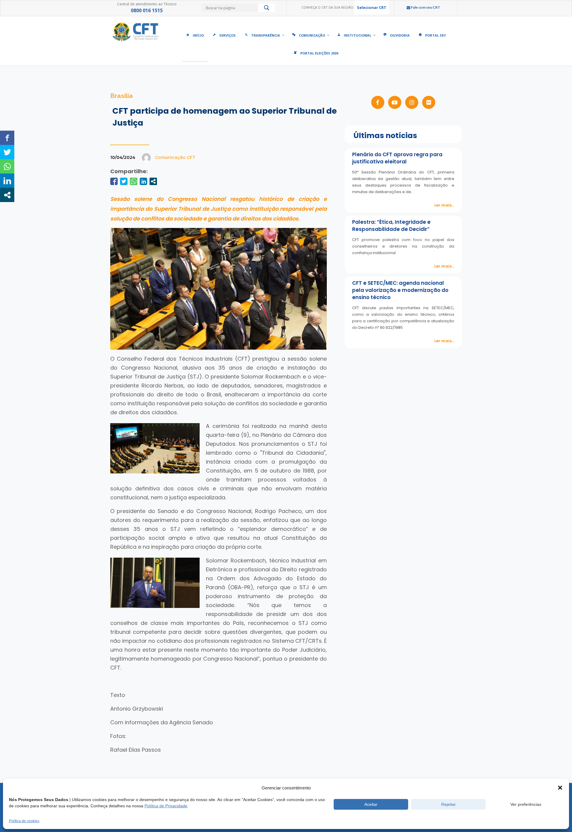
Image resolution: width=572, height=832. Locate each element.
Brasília (121, 95)
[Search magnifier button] (266, 9)
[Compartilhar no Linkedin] (143, 181)
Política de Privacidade (165, 805)
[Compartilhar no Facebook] (114, 181)
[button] (560, 788)
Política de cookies (24, 821)
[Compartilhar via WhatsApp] (133, 181)
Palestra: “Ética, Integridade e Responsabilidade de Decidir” (391, 225)
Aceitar (370, 804)
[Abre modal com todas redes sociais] (153, 181)
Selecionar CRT (371, 7)
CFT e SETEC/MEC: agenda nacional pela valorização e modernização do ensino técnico (400, 290)
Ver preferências (525, 804)
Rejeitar (448, 804)
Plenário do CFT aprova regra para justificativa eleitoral (397, 158)
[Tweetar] (124, 181)
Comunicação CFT (175, 157)
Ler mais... (444, 205)
